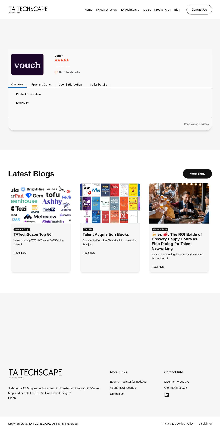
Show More (22, 102)
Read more (20, 252)
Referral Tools (63, 66)
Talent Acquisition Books (106, 234)
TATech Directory (106, 9)
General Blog (22, 229)
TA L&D (88, 229)
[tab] (17, 85)
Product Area (162, 9)
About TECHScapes (123, 387)
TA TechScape (130, 9)
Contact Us (117, 393)
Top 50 (146, 9)
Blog (177, 9)
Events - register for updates (128, 381)
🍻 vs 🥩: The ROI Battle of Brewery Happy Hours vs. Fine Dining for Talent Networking (177, 241)
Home (88, 9)
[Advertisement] (110, 327)
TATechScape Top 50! (33, 234)
